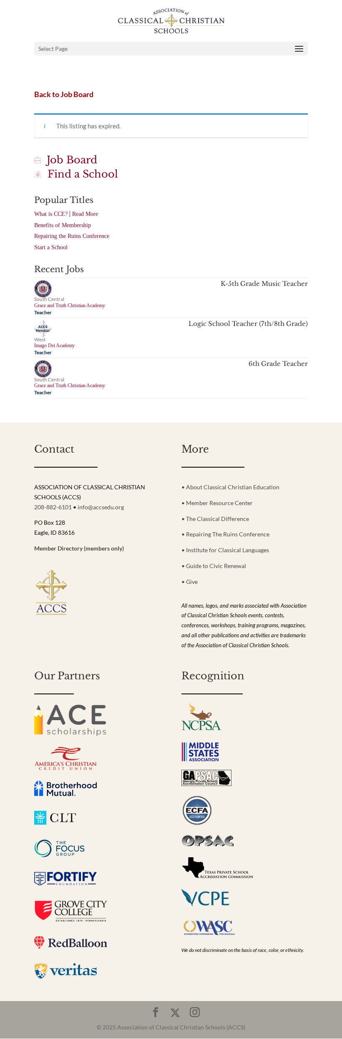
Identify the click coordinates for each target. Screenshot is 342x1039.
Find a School (80, 174)
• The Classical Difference (215, 518)
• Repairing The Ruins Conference (225, 534)
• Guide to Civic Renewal (213, 565)
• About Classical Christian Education (230, 487)
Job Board (69, 160)
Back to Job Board (63, 94)
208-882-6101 (53, 507)
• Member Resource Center (217, 502)
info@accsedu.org (101, 507)
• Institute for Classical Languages (225, 549)
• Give (189, 581)
